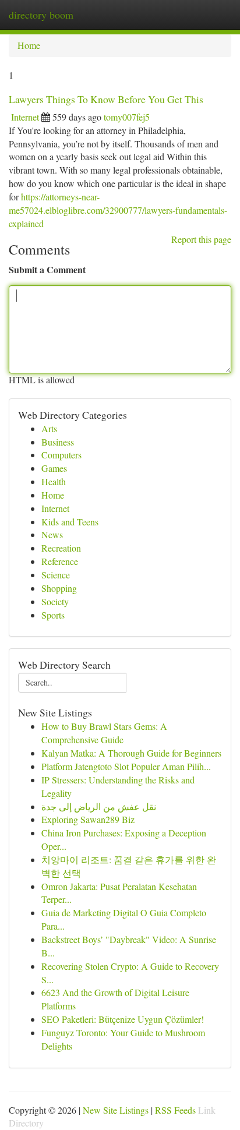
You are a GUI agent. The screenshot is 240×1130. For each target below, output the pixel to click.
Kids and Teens (69, 521)
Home (28, 45)
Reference (59, 561)
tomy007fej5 (127, 117)
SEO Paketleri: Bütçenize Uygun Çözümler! (122, 1019)
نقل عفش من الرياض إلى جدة (98, 806)
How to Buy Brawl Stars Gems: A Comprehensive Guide (104, 733)
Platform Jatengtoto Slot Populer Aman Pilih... (126, 766)
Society (55, 601)
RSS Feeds (175, 1110)
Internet (25, 117)
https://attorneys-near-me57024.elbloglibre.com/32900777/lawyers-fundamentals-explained (118, 209)
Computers (61, 455)
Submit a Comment (47, 269)
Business (57, 442)
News (52, 534)
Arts (49, 428)
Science (55, 574)
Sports (53, 615)
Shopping (59, 588)
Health (53, 481)
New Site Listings (116, 1110)
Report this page (201, 239)
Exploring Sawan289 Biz (88, 819)
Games (54, 468)
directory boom (41, 15)
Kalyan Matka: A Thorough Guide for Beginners (131, 753)
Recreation (61, 548)
